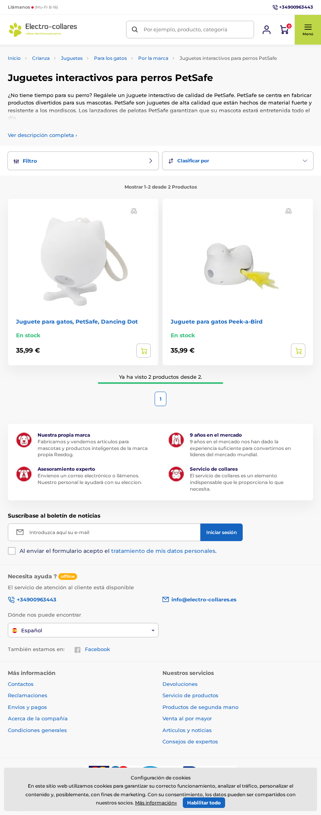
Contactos (21, 684)
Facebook (97, 649)
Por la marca (153, 58)
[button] (307, 30)
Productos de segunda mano (200, 707)
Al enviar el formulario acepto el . (118, 550)
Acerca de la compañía (38, 718)
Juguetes (72, 58)
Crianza (41, 58)
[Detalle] (143, 350)
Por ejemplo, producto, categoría (185, 29)
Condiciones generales (37, 730)
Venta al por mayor (187, 718)
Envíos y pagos (27, 707)
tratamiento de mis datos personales (163, 550)
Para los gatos (110, 58)
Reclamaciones (27, 695)
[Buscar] (135, 29)
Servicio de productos (190, 695)
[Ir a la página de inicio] (43, 29)
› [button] (42, 135)
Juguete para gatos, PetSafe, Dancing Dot (77, 321)
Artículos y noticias (187, 730)
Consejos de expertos (190, 741)
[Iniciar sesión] (266, 29)
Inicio (14, 58)
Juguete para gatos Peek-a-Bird (217, 321)
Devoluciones (180, 684)
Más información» (156, 803)
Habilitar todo (204, 803)
